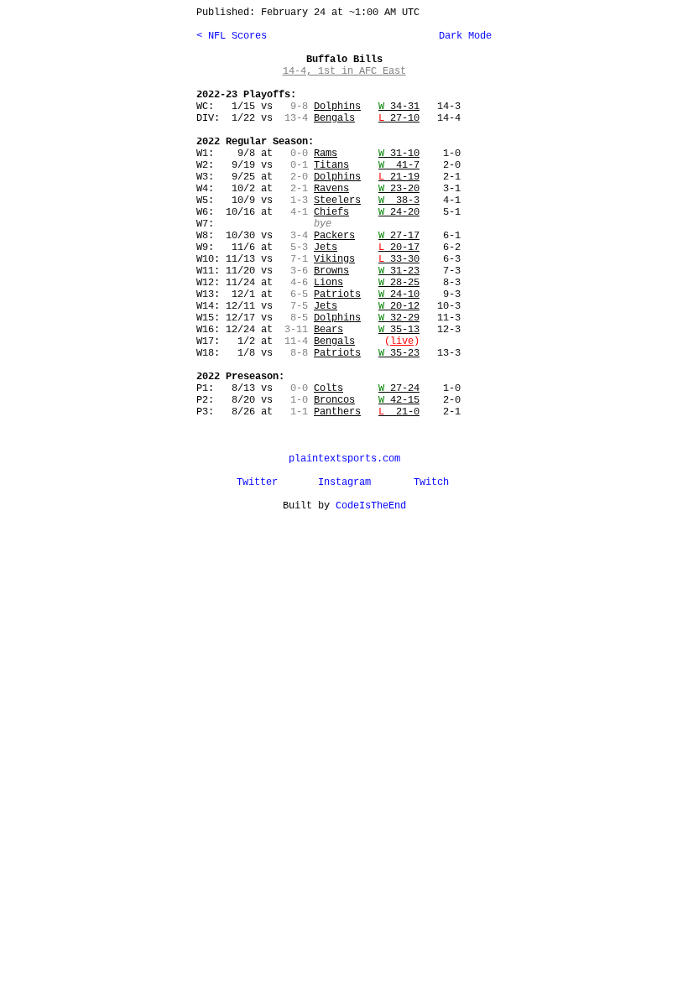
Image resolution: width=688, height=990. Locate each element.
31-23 (399, 271)
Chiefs (331, 212)
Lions (328, 283)
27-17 (399, 236)
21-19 (399, 177)
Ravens (331, 189)
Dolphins (337, 106)
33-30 (399, 259)
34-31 (399, 106)
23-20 (399, 189)
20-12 (399, 306)
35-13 (399, 330)
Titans (331, 165)
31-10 (399, 153)
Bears (328, 330)
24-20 (399, 212)
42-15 (399, 400)
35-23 (399, 353)
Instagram (344, 482)
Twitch (431, 482)
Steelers (337, 200)
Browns (331, 271)
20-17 (399, 247)
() (402, 341)
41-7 (399, 165)
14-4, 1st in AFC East (344, 71)
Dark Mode (462, 36)
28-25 (399, 283)
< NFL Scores (231, 36)
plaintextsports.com (344, 459)
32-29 (399, 318)
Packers (334, 236)
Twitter (257, 482)
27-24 (399, 388)
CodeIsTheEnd (371, 506)
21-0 (399, 412)
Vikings (334, 259)
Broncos (334, 400)
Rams (325, 153)
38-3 (399, 200)
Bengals (334, 118)
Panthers (337, 412)
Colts (328, 388)
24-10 (399, 294)
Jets (325, 247)
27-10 (399, 118)
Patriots (337, 294)
